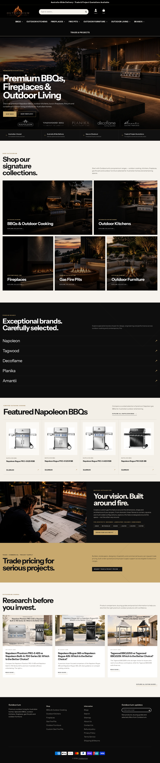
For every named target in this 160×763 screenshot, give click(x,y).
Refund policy (89, 729)
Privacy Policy (89, 733)
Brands (138, 21)
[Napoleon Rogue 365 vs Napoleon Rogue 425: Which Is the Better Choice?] (80, 630)
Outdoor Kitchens (53, 714)
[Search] (86, 11)
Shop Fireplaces (27, 114)
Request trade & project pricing (107, 569)
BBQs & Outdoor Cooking (56, 710)
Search (87, 714)
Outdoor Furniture (53, 725)
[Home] (18, 11)
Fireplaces (50, 718)
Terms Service (89, 737)
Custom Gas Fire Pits (54, 729)
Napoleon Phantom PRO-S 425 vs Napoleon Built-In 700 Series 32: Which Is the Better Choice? (27, 656)
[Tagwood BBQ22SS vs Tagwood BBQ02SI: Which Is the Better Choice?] (132, 630)
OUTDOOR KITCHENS (37, 21)
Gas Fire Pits (51, 721)
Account (95, 11)
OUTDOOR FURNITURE (94, 21)
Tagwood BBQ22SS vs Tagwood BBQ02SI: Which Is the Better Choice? (131, 655)
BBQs (18, 21)
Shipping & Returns (92, 741)
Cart (103, 11)
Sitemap (87, 718)
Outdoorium (83, 758)
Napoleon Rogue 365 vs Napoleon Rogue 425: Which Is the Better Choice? (76, 656)
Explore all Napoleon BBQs (124, 413)
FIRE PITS (73, 21)
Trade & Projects (80, 32)
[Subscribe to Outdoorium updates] (149, 710)
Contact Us (88, 725)
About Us (88, 721)
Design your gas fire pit (106, 532)
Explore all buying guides (146, 684)
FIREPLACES (57, 21)
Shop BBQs (10, 114)
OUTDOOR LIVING (119, 21)
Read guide (10, 672)
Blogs (86, 710)
